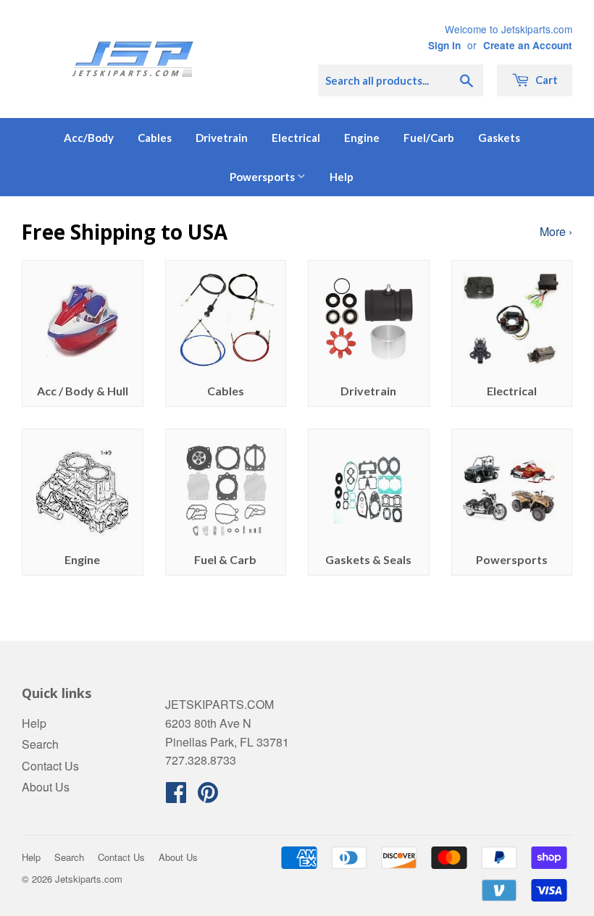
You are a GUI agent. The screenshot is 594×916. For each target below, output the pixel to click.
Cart (545, 79)
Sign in (444, 45)
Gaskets (499, 137)
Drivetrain (222, 137)
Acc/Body (89, 137)
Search (40, 744)
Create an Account (527, 45)
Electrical (296, 137)
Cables (155, 137)
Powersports (263, 176)
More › (556, 231)
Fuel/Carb (428, 137)
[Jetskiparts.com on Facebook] (176, 796)
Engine (362, 137)
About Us (46, 786)
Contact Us (50, 765)
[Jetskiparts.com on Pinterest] (208, 796)
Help (342, 176)
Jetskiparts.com (88, 879)
